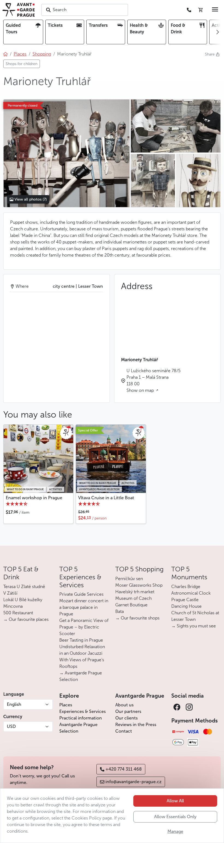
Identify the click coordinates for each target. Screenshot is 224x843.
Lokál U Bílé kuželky (22, 599)
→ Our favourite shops (137, 618)
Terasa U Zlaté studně (24, 586)
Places (65, 704)
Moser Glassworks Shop (139, 585)
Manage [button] (175, 831)
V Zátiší (10, 593)
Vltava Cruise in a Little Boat (106, 497)
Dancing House (186, 606)
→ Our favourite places (26, 619)
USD (11, 726)
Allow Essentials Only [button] (175, 816)
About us (124, 704)
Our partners (128, 711)
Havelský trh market (134, 591)
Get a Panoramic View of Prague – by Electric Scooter (83, 627)
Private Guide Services (81, 594)
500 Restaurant (18, 612)
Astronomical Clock (191, 593)
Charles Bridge (185, 586)
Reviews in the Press (135, 724)
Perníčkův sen (129, 578)
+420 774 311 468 (123, 769)
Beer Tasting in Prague (81, 640)
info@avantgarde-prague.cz (133, 781)
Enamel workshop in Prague (34, 497)
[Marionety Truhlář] (66, 153)
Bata (119, 611)
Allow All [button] (175, 800)
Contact (123, 731)
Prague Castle (185, 599)
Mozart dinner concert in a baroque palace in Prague (83, 607)
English (14, 704)
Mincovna (13, 606)
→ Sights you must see (193, 625)
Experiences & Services (82, 711)
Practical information (80, 718)
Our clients (126, 718)
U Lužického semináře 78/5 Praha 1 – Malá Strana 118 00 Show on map (153, 380)
